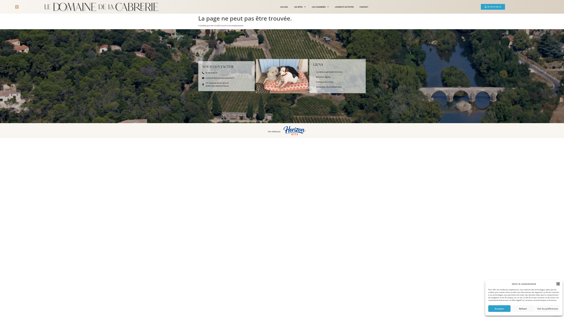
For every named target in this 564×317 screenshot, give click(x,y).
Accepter (499, 308)
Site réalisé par (274, 131)
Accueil (284, 7)
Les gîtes (298, 7)
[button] (558, 283)
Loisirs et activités (344, 7)
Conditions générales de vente (329, 72)
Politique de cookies (325, 82)
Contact (364, 7)
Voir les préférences (547, 308)
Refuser (523, 308)
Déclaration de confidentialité (329, 87)
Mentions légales (323, 77)
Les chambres (319, 7)
